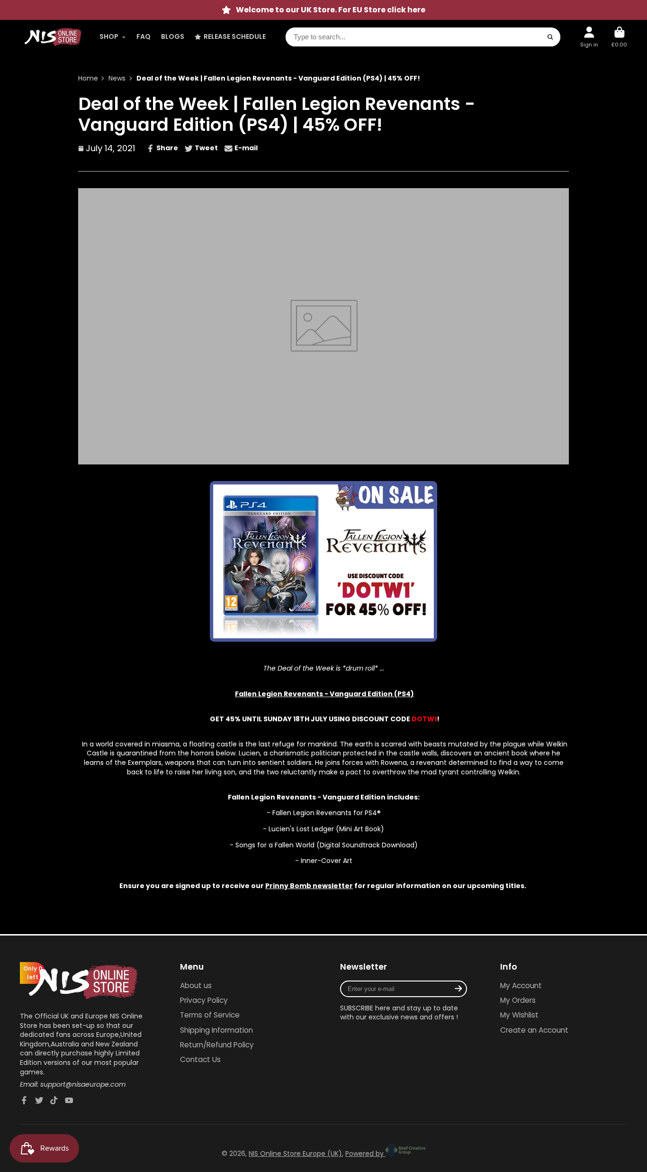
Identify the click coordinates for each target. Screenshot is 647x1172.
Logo (53, 37)
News (117, 78)
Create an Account (534, 1030)
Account (589, 37)
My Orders (518, 1000)
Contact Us (200, 1059)
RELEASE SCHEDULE (235, 36)
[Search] (550, 37)
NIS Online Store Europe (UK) (295, 1153)
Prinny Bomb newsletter (309, 885)
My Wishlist (519, 1015)
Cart (619, 37)
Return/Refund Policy (217, 1045)
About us (196, 985)
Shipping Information (216, 1030)
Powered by (365, 1153)
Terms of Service (210, 1015)
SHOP (108, 36)
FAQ (143, 36)
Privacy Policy (204, 1000)
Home (88, 78)
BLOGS (172, 36)
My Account (521, 985)
